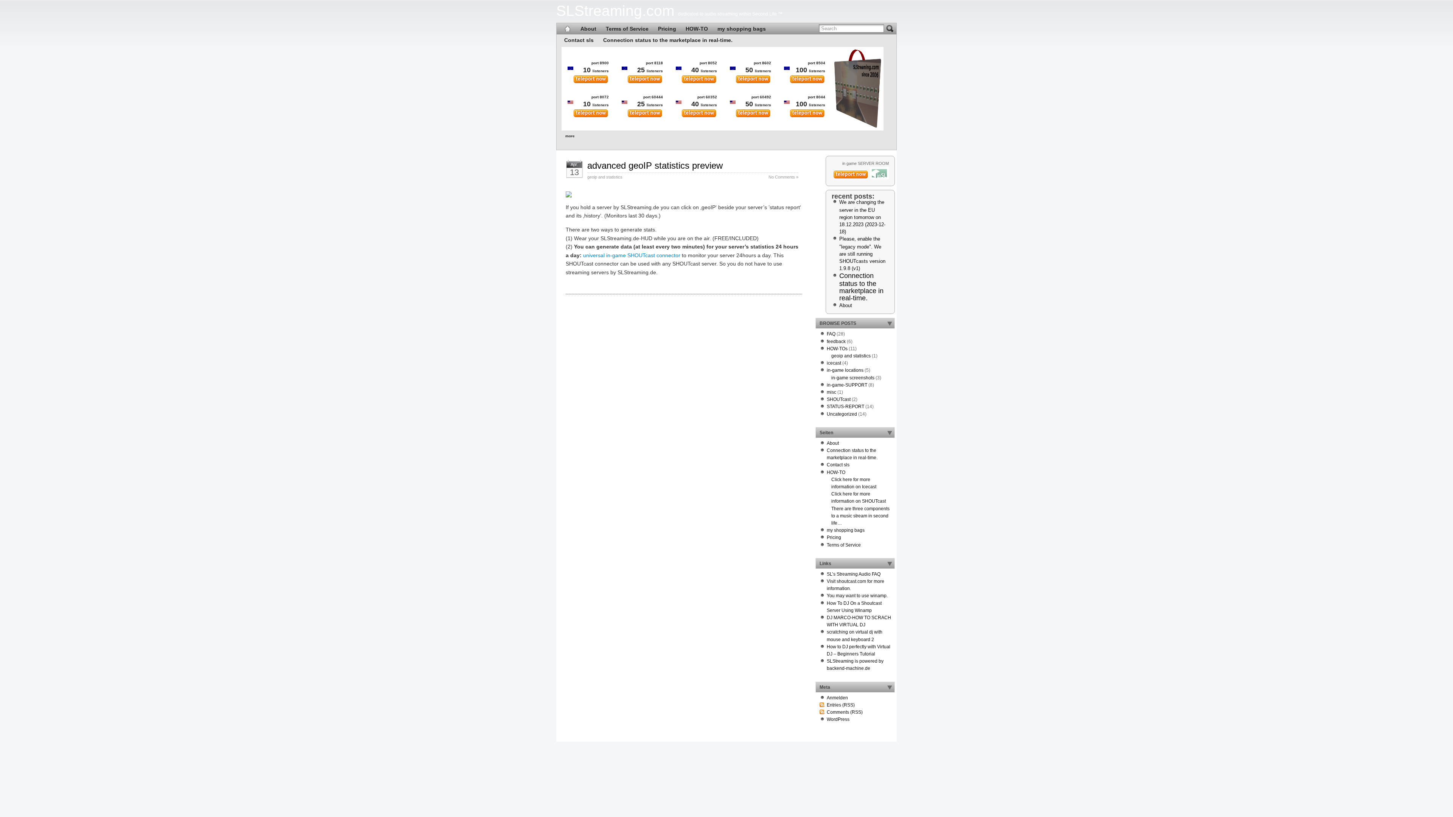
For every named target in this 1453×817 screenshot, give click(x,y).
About (588, 29)
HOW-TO (697, 29)
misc (831, 392)
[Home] (567, 28)
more (570, 136)
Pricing (667, 29)
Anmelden (837, 698)
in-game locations (845, 370)
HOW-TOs (837, 348)
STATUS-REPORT (845, 406)
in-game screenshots (852, 378)
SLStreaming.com (615, 11)
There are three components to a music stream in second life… (860, 516)
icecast (834, 363)
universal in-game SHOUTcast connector (631, 255)
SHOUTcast (839, 399)
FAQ (831, 334)
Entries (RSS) (841, 705)
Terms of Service (627, 29)
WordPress (838, 719)
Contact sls (579, 40)
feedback (836, 341)
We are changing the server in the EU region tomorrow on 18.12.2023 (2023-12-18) (862, 217)
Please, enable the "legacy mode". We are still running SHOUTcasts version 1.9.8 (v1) (862, 253)
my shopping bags (741, 29)
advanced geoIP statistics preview (655, 165)
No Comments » (783, 177)
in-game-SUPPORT (847, 385)
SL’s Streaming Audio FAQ (854, 574)
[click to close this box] (889, 323)
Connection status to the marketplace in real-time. (668, 40)
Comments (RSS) (845, 712)
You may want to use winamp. (857, 595)
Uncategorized (842, 414)
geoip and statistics (604, 177)
